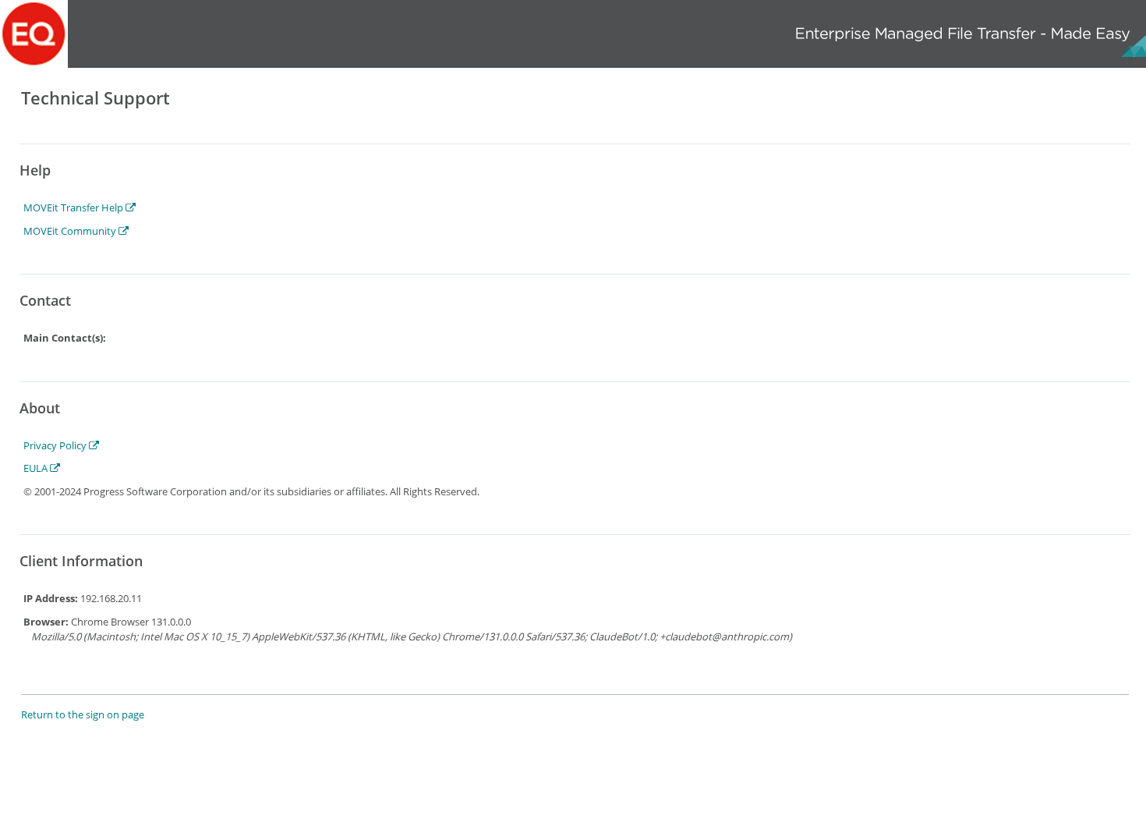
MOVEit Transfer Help (74, 207)
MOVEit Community (70, 231)
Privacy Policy (56, 445)
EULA (36, 468)
